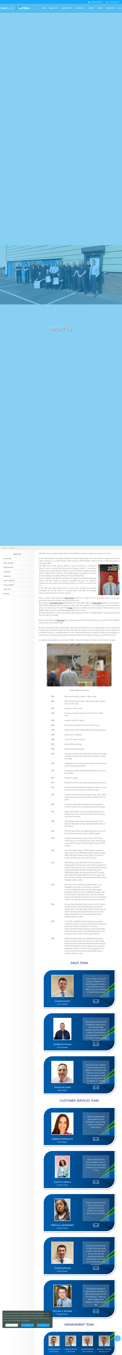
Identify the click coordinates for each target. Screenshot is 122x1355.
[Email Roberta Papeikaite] (96, 1141)
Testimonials (7, 572)
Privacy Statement (8, 585)
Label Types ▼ (67, 8)
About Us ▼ (54, 8)
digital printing (69, 598)
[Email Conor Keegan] (96, 1270)
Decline (27, 1325)
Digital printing (97, 603)
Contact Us (110, 8)
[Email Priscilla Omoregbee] (96, 1227)
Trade (100, 8)
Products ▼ (80, 8)
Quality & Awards (8, 567)
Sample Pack (7, 576)
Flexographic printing (56, 603)
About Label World (8, 563)
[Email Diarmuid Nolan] (96, 1046)
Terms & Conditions (8, 580)
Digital (91, 8)
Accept (43, 1325)
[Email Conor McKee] (96, 1003)
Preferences (12, 1325)
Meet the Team (7, 558)
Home (44, 8)
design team (61, 620)
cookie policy (26, 1320)
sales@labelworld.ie (96, 2)
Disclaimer (6, 593)
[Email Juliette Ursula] (96, 1184)
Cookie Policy (7, 589)
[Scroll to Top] (117, 1338)
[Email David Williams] (96, 1089)
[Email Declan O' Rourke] (96, 1313)
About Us (12, 548)
